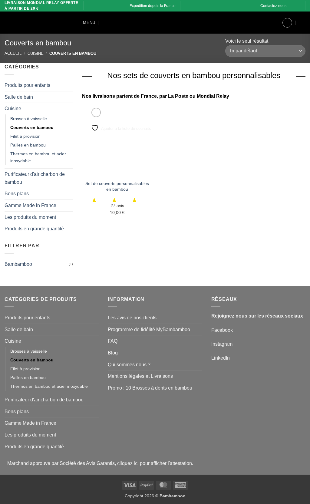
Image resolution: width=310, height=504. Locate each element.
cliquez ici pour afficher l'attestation (154, 463)
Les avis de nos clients (132, 317)
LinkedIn (220, 358)
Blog (113, 352)
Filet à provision (25, 136)
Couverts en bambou (32, 127)
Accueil (13, 53)
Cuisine (36, 53)
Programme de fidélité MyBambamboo (149, 329)
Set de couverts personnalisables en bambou (117, 186)
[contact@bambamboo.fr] (296, 6)
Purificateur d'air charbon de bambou (35, 178)
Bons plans (17, 193)
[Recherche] (104, 22)
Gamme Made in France (30, 205)
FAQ (112, 341)
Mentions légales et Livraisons (140, 376)
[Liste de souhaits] (272, 22)
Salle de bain (19, 96)
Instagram (221, 344)
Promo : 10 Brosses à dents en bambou (150, 387)
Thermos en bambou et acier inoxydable (38, 157)
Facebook (222, 330)
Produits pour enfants (27, 85)
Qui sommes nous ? (129, 364)
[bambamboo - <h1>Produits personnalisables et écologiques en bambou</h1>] (35, 22)
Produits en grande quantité (34, 228)
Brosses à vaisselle (28, 118)
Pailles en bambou (28, 145)
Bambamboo (18, 263)
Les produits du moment (30, 216)
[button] (84, 22)
